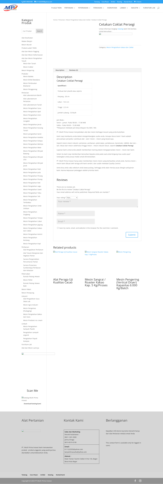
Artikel (113, 2)
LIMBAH (123, 8)
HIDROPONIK (112, 8)
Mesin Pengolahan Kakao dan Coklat (78, 20)
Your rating (61, 198)
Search (39, 31)
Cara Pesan (105, 2)
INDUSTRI (134, 8)
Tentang (97, 2)
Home (55, 20)
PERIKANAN (97, 8)
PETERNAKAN (83, 8)
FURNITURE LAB (149, 8)
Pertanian (62, 20)
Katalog (119, 2)
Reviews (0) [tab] (73, 70)
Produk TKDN (56, 8)
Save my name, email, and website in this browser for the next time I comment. (88, 228)
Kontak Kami (128, 2)
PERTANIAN (68, 8)
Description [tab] (60, 70)
